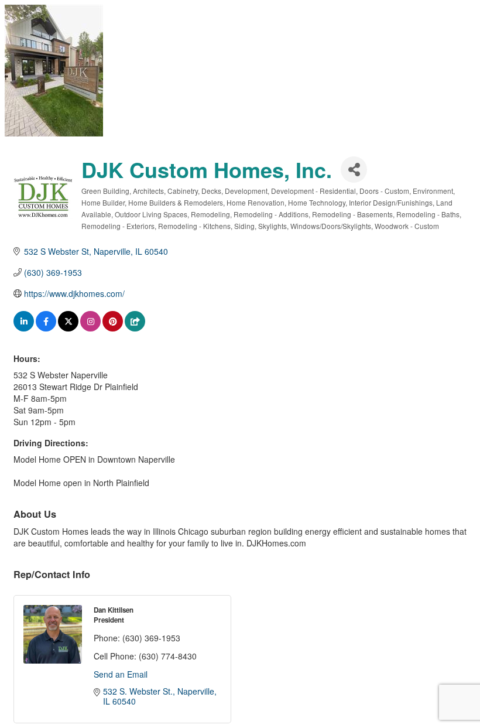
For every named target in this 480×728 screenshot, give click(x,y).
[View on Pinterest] (112, 328)
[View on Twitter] (68, 328)
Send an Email (121, 674)
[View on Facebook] (46, 328)
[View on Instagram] (90, 328)
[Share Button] (354, 169)
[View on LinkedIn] (23, 328)
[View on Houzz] (135, 328)
